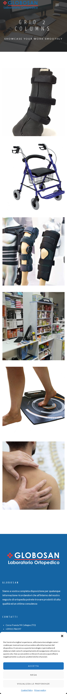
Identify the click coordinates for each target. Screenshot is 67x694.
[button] (62, 636)
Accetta (33, 666)
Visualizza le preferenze (33, 684)
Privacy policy (40, 690)
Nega (33, 675)
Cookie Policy (27, 690)
